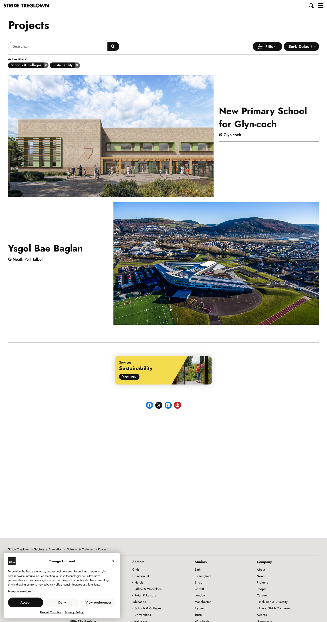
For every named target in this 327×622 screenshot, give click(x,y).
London (200, 595)
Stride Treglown (19, 549)
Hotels (139, 582)
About (261, 569)
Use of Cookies (50, 612)
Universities (143, 614)
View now (129, 376)
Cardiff (199, 589)
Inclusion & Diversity (273, 602)
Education (56, 549)
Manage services (19, 591)
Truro (198, 614)
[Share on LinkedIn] (168, 405)
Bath (198, 569)
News (260, 576)
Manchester (203, 602)
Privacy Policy (74, 612)
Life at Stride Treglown (274, 608)
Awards (262, 614)
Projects (262, 582)
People (261, 589)
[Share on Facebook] (149, 405)
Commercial (140, 576)
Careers (262, 595)
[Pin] (177, 405)
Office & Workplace (148, 589)
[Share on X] (158, 405)
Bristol (199, 582)
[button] (311, 5)
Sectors (39, 549)
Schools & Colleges (80, 549)
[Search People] (113, 46)
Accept (25, 602)
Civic (135, 569)
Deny (62, 602)
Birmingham (203, 576)
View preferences (98, 602)
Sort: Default (300, 46)
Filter (270, 46)
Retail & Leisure (145, 595)
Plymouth (201, 608)
